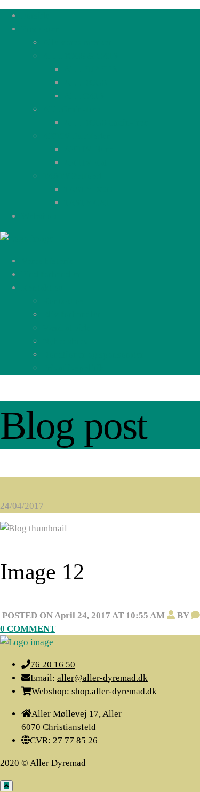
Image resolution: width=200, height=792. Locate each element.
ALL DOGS (85, 82)
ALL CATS (84, 96)
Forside (35, 16)
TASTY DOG (88, 189)
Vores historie (47, 261)
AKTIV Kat (85, 163)
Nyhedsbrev (66, 341)
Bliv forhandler (72, 314)
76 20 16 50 (52, 664)
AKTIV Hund (89, 149)
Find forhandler (51, 274)
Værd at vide (67, 328)
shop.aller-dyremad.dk (114, 691)
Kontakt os (41, 288)
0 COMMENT (27, 629)
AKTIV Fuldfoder (76, 136)
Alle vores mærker (77, 42)
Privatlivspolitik (73, 368)
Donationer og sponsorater (93, 355)
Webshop (39, 216)
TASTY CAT (87, 203)
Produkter (40, 29)
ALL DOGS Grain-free (106, 123)
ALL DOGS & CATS (80, 56)
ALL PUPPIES (90, 69)
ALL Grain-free (72, 109)
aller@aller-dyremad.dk (102, 678)
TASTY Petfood (72, 176)
